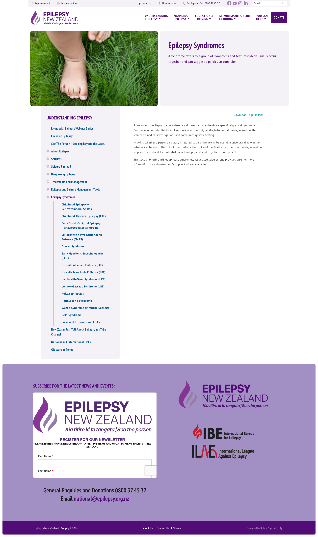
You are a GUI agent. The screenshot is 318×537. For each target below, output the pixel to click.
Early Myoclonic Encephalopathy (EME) (82, 256)
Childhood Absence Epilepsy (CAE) (84, 216)
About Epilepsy (60, 151)
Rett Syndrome (71, 315)
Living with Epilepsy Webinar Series (72, 128)
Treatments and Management (69, 182)
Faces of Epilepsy (62, 136)
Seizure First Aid (61, 166)
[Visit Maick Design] (281, 528)
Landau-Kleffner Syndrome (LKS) (84, 279)
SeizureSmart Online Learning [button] (235, 17)
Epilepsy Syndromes (63, 197)
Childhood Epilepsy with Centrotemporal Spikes (77, 206)
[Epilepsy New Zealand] (61, 17)
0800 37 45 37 (203, 3)
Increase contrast (69, 3)
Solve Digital (268, 528)
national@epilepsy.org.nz (101, 498)
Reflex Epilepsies (73, 293)
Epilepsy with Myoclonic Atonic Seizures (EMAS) (82, 237)
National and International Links (71, 342)
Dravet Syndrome (73, 246)
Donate (279, 17)
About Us (146, 3)
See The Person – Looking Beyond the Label (78, 143)
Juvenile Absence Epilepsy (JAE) (82, 265)
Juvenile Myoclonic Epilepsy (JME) (84, 272)
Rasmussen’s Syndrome (77, 301)
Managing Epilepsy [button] (181, 17)
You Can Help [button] (262, 17)
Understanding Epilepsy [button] (156, 17)
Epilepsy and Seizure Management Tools (75, 189)
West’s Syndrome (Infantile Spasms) (85, 308)
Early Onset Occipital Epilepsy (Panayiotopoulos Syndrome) (81, 225)
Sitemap (177, 528)
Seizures (56, 159)
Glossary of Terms (62, 349)
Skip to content (42, 3)
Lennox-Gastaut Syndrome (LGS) (83, 286)
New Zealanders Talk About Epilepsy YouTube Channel (78, 332)
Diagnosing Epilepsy (63, 174)
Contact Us (163, 528)
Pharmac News (169, 3)
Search (284, 3)
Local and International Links (81, 322)
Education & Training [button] (204, 17)
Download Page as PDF (248, 115)
